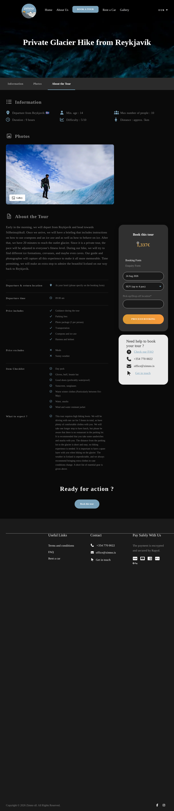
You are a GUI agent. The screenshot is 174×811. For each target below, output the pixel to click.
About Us (62, 10)
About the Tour (61, 83)
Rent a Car (109, 10)
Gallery (124, 10)
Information (15, 83)
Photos (37, 83)
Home (48, 10)
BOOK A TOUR (85, 9)
